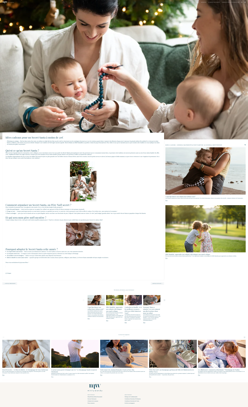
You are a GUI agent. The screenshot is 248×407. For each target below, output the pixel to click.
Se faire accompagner (130, 403)
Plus (166, 200)
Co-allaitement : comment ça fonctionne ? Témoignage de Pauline (219, 370)
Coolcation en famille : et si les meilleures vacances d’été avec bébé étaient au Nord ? (133, 310)
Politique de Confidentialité (131, 397)
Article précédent (10, 283)
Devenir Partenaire (92, 399)
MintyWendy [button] (91, 394)
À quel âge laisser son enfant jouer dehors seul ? (180, 196)
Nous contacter (91, 403)
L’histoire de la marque (93, 401)
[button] (191, 2)
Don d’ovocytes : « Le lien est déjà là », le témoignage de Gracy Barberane (25, 370)
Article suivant (157, 283)
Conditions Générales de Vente (132, 401)
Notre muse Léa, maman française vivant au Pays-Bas (117, 370)
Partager (9, 273)
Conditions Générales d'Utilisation (133, 399)
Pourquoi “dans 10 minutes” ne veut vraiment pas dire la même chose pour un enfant (151, 310)
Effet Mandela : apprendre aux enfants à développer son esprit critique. (187, 254)
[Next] (164, 300)
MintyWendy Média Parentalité (95, 397)
